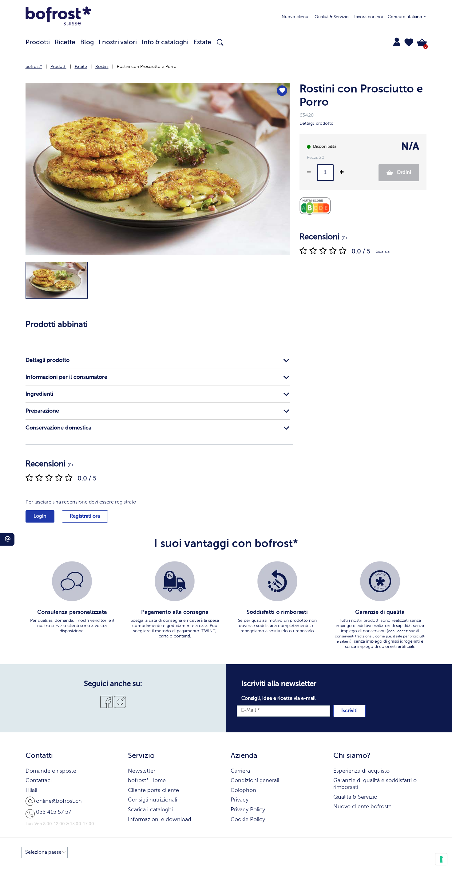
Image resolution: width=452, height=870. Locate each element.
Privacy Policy (248, 810)
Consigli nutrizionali (152, 800)
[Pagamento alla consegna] (175, 581)
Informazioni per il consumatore (66, 377)
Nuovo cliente (296, 17)
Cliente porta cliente (153, 790)
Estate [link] (202, 42)
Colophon (243, 790)
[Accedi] (396, 42)
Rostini (102, 67)
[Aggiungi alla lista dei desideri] (282, 90)
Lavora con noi (368, 17)
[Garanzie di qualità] (380, 581)
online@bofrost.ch (59, 801)
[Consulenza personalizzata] (72, 581)
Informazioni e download (159, 819)
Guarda (382, 251)
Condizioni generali (255, 780)
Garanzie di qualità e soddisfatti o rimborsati (375, 784)
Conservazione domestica (58, 428)
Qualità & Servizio (332, 17)
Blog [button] (87, 42)
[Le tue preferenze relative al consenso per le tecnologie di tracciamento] (441, 859)
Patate (81, 67)
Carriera (240, 771)
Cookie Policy (248, 819)
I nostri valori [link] (118, 42)
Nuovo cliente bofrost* (362, 806)
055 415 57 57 (53, 812)
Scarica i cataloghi (150, 810)
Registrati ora (85, 516)
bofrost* (34, 67)
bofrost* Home (147, 780)
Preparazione (42, 411)
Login (40, 516)
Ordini (403, 172)
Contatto (397, 17)
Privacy (239, 800)
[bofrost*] (58, 17)
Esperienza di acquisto (361, 771)
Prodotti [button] (38, 42)
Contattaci (39, 780)
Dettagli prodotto (47, 360)
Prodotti (58, 67)
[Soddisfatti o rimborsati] (277, 581)
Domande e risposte (51, 771)
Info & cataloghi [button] (165, 42)
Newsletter (141, 771)
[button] (409, 42)
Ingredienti (39, 394)
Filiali (31, 790)
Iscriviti (349, 710)
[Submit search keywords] (220, 42)
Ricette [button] (65, 42)
